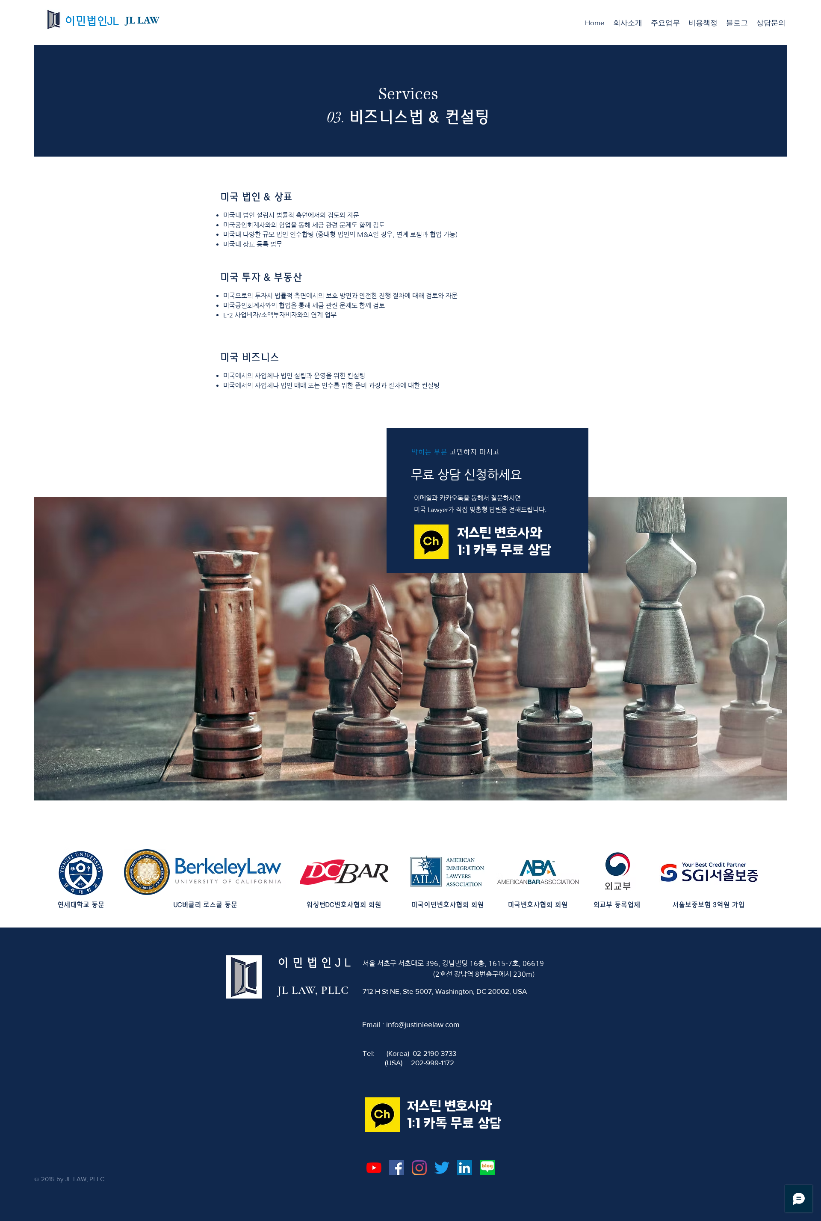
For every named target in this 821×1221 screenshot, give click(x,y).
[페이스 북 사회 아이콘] (396, 1167)
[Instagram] (419, 1167)
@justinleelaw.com (429, 1024)
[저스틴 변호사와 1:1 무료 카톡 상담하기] (431, 542)
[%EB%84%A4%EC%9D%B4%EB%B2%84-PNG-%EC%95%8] (487, 1167)
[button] (665, 23)
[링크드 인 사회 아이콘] (464, 1167)
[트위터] (441, 1167)
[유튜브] (373, 1167)
